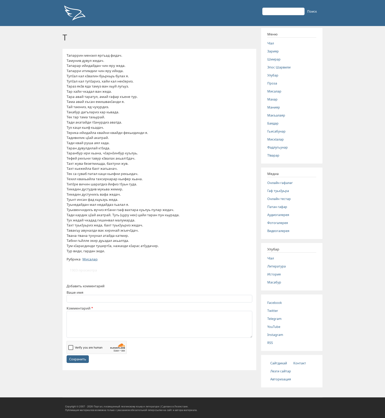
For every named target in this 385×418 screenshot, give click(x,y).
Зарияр (273, 51)
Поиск (312, 11)
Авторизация (280, 379)
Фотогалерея (277, 223)
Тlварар (273, 155)
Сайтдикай (278, 363)
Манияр (273, 107)
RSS (270, 343)
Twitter (272, 310)
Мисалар (90, 259)
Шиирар (274, 59)
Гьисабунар (276, 131)
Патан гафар (277, 207)
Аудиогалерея (278, 215)
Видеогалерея (278, 231)
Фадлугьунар (277, 147)
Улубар (272, 75)
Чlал (270, 43)
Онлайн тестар (279, 199)
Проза (272, 83)
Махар (272, 99)
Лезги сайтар (280, 371)
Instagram (275, 335)
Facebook (274, 302)
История (274, 274)
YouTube (273, 327)
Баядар (273, 123)
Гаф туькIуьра (278, 191)
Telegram (274, 319)
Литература (276, 266)
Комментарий (78, 308)
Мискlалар (275, 139)
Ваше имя (75, 292)
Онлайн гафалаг (280, 183)
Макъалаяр (276, 115)
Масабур (274, 282)
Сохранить (77, 359)
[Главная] (75, 13)
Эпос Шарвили (279, 67)
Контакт (299, 363)
